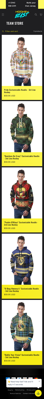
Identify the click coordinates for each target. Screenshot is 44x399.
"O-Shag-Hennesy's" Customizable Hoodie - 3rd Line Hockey (21, 289)
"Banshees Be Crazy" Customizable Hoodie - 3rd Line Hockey (21, 157)
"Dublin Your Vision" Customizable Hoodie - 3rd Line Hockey (21, 356)
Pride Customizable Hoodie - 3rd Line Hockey (20, 91)
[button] (3, 14)
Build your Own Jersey (30, 4)
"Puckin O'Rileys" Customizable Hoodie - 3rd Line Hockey (21, 223)
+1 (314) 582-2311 (12, 4)
